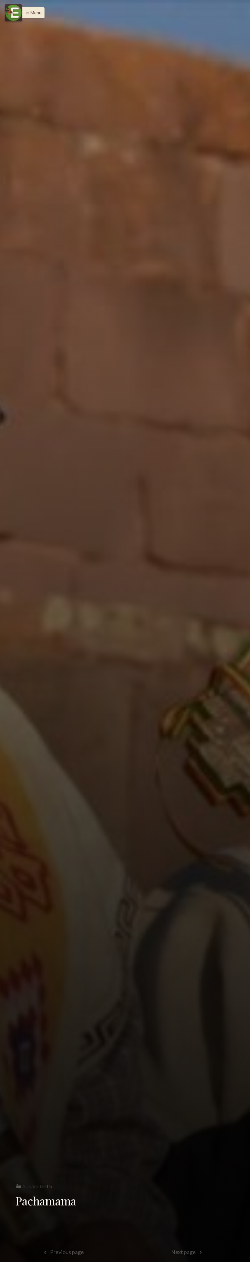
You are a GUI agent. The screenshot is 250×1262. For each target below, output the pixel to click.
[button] (32, 12)
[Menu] (13, 12)
